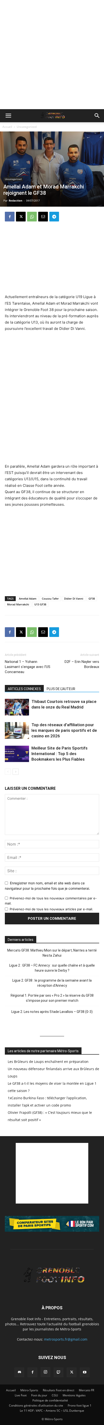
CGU (55, 1395)
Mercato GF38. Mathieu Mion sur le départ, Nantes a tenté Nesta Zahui (52, 952)
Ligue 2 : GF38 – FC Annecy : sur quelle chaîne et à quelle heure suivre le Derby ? (52, 967)
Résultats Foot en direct (58, 1390)
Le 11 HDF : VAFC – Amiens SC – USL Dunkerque (52, 1411)
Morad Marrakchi (18, 604)
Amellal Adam (28, 598)
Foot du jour (39, 1395)
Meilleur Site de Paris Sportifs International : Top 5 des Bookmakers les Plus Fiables (59, 754)
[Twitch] (58, 1372)
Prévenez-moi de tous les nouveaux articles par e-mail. (51, 909)
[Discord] (19, 1372)
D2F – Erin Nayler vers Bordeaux (82, 664)
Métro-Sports (29, 1390)
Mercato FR (86, 1390)
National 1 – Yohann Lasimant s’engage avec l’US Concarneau (27, 667)
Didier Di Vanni (73, 598)
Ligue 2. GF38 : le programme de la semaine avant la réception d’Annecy (52, 982)
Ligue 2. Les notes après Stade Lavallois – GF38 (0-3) (52, 1012)
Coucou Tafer (50, 598)
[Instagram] (45, 1372)
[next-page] (16, 772)
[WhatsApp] (32, 216)
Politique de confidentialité (50, 1400)
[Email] (43, 216)
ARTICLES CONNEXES (24, 689)
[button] (8, 115)
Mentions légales (74, 1395)
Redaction (15, 200)
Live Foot (21, 1395)
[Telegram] (54, 216)
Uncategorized (27, 127)
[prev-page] (8, 772)
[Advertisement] (52, 54)
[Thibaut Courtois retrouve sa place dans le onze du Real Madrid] (17, 707)
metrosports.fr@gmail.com (65, 1339)
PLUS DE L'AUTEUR (61, 689)
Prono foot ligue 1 (79, 1405)
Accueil (7, 127)
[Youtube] (84, 1372)
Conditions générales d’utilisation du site (36, 1405)
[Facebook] (10, 216)
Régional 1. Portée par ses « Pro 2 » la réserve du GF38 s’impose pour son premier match (52, 997)
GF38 (92, 598)
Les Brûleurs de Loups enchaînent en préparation (48, 1061)
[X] (21, 216)
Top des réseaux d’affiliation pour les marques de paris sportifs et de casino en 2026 (64, 730)
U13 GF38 (40, 604)
